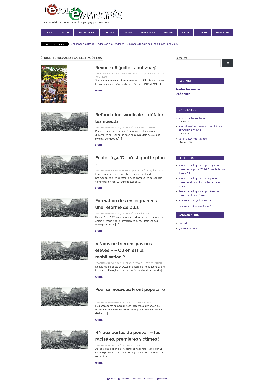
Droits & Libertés (86, 32)
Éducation (109, 32)
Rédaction (150, 379)
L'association (187, 215)
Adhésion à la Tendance (111, 43)
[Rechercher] (227, 63)
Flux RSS (163, 379)
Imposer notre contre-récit (193, 117)
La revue (184, 81)
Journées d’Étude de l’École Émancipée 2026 (152, 43)
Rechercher (182, 57)
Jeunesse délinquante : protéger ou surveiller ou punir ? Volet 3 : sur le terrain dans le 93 (202, 169)
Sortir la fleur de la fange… (194, 138)
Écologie (168, 32)
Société (185, 32)
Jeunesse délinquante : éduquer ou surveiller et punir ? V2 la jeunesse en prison (200, 182)
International (148, 32)
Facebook (124, 379)
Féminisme (128, 32)
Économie (202, 32)
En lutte (145, 263)
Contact (183, 223)
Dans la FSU (186, 109)
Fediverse (136, 379)
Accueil (49, 32)
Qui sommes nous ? (189, 228)
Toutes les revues (188, 89)
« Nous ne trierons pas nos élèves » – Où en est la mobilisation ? (123, 250)
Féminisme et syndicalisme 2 (195, 200)
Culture (65, 32)
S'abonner (183, 94)
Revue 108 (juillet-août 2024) (126, 67)
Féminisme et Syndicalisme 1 (195, 205)
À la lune (114, 302)
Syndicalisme (222, 32)
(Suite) (99, 90)
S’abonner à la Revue (82, 43)
